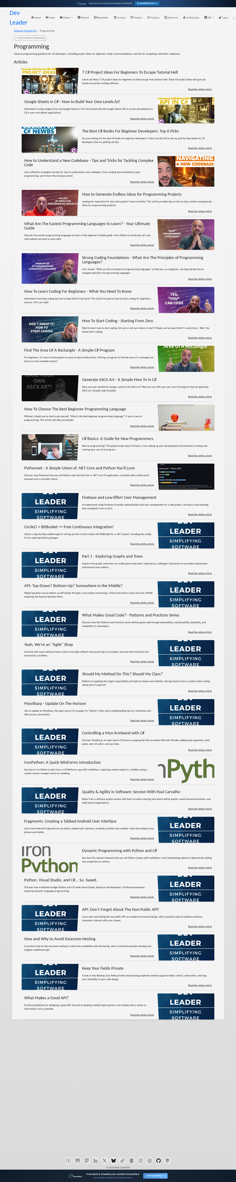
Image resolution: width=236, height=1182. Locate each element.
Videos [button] (66, 18)
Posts (52, 18)
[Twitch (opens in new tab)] (86, 1160)
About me (172, 18)
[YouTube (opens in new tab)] (68, 1160)
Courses (121, 18)
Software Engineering (25, 31)
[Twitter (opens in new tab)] (104, 1160)
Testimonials (192, 18)
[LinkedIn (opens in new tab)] (95, 1160)
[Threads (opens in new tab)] (131, 1160)
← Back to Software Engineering (30, 38)
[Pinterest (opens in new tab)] (167, 1160)
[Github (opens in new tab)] (158, 1160)
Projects (137, 18)
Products (154, 18)
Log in (225, 18)
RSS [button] (209, 18)
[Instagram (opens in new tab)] (140, 1160)
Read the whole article (200, 89)
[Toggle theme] (234, 18)
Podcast (84, 18)
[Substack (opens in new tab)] (77, 1160)
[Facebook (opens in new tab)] (149, 1160)
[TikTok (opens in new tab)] (122, 1160)
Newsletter (103, 18)
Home (37, 18)
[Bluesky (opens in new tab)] (113, 1160)
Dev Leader (18, 18)
